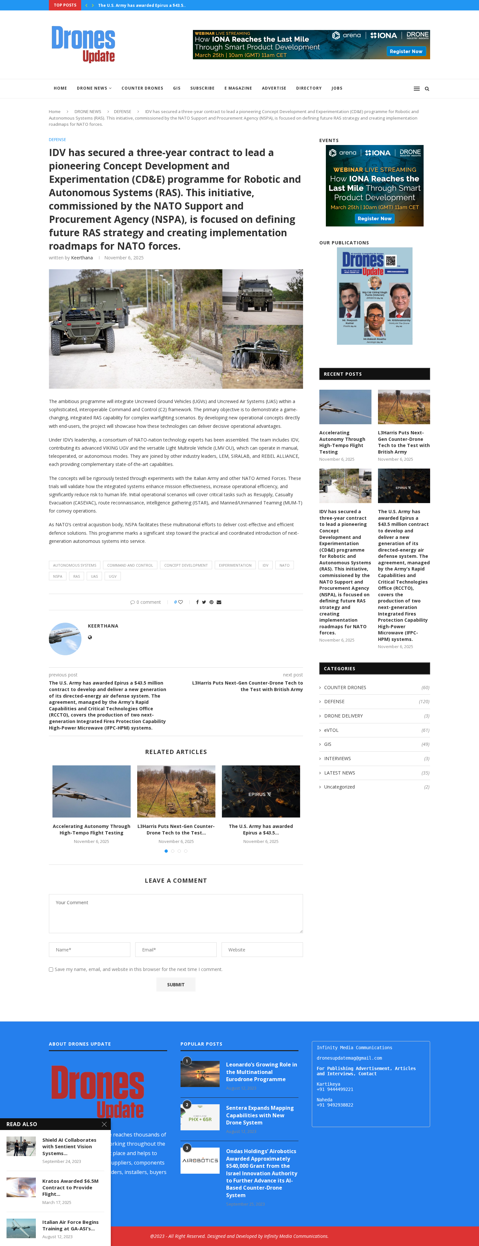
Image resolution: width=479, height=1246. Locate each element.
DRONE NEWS (92, 88)
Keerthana (82, 257)
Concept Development (186, 565)
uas (94, 576)
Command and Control (130, 565)
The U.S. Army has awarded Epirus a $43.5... (142, 5)
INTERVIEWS (376, 758)
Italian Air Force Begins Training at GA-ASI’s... (70, 1225)
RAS (76, 576)
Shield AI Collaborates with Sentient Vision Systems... (69, 1146)
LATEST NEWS (376, 773)
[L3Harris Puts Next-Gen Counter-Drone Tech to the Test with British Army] (176, 791)
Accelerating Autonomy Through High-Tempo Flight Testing (91, 829)
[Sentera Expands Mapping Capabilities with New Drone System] (200, 1117)
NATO (285, 565)
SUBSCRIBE (202, 88)
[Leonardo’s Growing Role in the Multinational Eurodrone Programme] (200, 1074)
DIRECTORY (309, 88)
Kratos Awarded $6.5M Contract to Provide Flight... (70, 1187)
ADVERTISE (274, 88)
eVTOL (376, 730)
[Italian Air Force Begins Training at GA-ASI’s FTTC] (21, 1228)
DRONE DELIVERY (376, 716)
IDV (266, 565)
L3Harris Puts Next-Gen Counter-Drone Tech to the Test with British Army (404, 442)
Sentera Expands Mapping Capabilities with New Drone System (260, 1115)
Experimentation (235, 565)
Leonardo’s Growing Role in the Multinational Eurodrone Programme (261, 1072)
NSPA (57, 576)
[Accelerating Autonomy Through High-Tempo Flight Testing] (91, 791)
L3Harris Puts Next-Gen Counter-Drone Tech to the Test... (176, 829)
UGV (113, 576)
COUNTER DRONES (142, 88)
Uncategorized (376, 787)
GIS (177, 88)
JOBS (337, 88)
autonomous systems (74, 565)
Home (60, 88)
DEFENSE (122, 111)
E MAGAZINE (238, 88)
